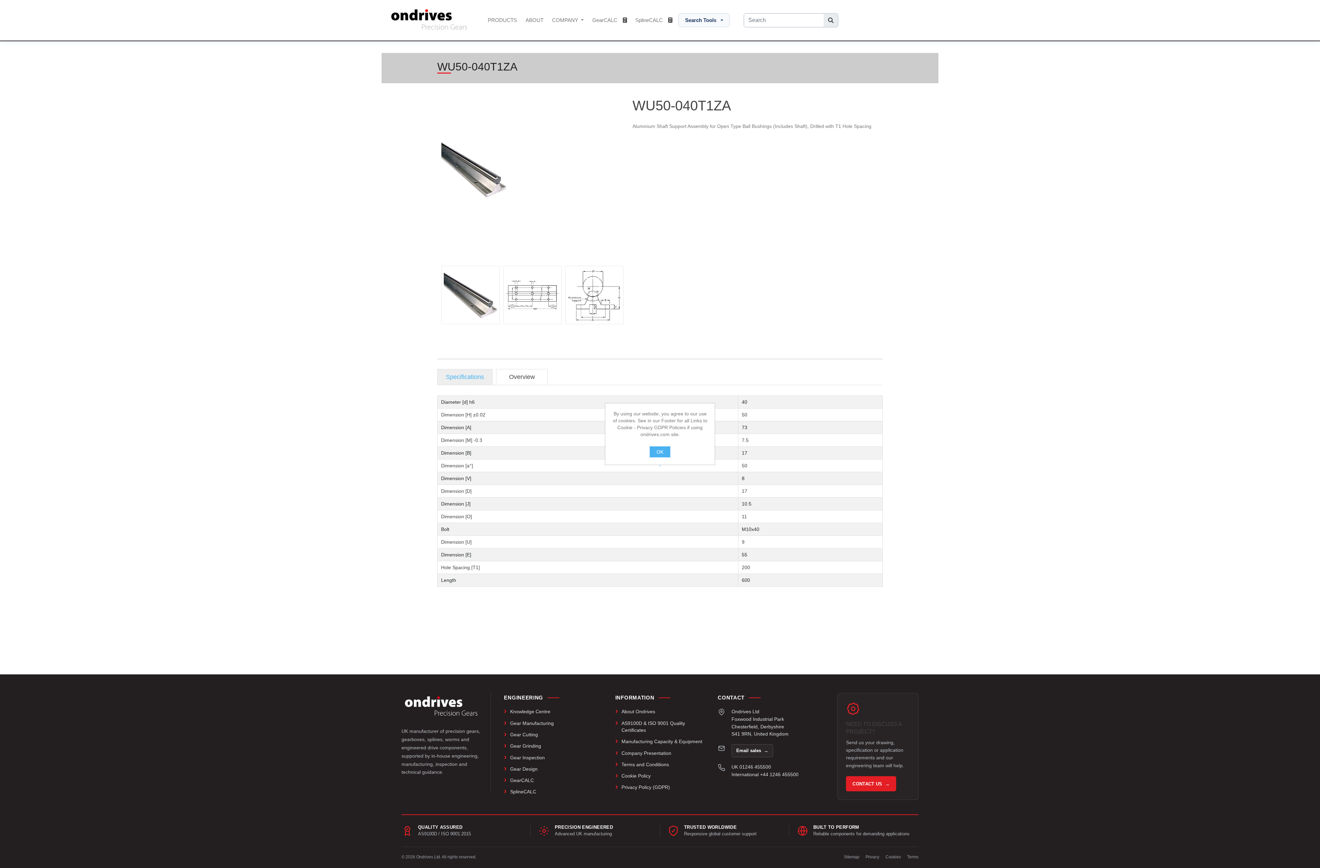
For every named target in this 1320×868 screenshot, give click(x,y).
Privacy (872, 857)
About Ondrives (638, 711)
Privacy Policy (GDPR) (646, 787)
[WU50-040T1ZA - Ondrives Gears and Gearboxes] (470, 295)
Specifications (465, 376)
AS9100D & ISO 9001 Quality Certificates (653, 726)
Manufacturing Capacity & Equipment (662, 741)
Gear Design (524, 769)
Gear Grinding (525, 746)
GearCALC (605, 20)
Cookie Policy (636, 776)
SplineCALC (649, 20)
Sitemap (851, 857)
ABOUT (534, 20)
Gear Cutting (524, 734)
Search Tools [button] (700, 20)
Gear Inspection (527, 757)
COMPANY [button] (566, 20)
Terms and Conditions (645, 764)
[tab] (465, 377)
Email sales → (752, 750)
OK (660, 452)
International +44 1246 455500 (765, 774)
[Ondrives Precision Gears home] (441, 706)
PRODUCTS (502, 20)
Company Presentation (646, 753)
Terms (912, 857)
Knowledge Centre (530, 711)
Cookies (893, 857)
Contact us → (871, 783)
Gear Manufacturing (532, 723)
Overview (522, 376)
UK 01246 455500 (751, 767)
